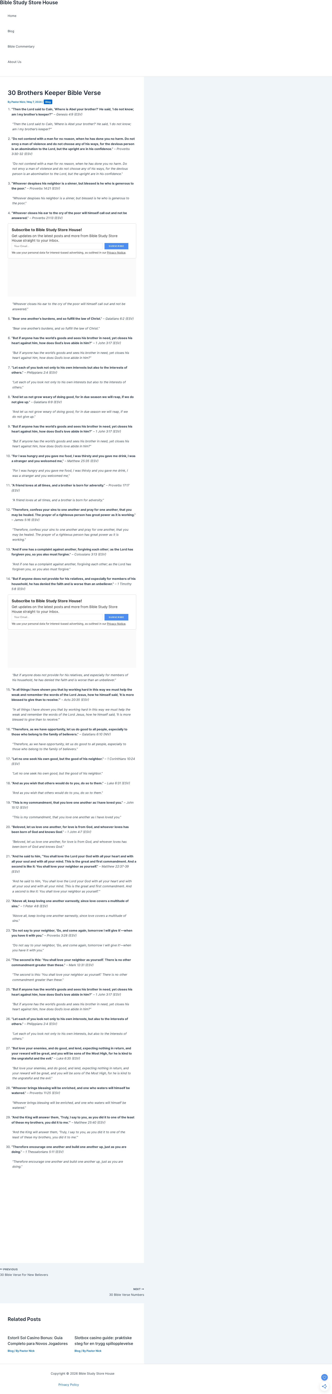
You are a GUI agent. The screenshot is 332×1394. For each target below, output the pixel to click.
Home (12, 16)
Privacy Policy (68, 1385)
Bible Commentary (21, 46)
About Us (14, 62)
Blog (11, 31)
